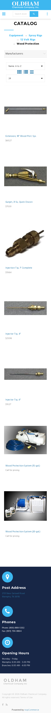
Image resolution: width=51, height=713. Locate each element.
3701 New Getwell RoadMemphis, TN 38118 (13, 595)
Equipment (16, 35)
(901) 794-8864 (14, 631)
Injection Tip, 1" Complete (18, 268)
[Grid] (20, 72)
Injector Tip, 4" (13, 334)
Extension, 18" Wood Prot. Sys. (20, 136)
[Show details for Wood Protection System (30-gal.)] (25, 506)
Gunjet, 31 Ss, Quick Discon (19, 202)
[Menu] (4, 14)
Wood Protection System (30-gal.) (22, 531)
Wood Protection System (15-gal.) (22, 466)
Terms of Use (26, 697)
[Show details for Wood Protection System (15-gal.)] (25, 440)
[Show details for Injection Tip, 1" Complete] (25, 242)
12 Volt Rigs (27, 40)
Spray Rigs (35, 35)
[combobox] (25, 66)
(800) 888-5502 (16, 628)
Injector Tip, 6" (13, 400)
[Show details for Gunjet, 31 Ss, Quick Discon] (25, 176)
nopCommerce (31, 710)
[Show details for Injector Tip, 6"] (25, 374)
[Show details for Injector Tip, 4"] (25, 308)
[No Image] (32, 72)
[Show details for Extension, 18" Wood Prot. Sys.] (25, 110)
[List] (26, 72)
